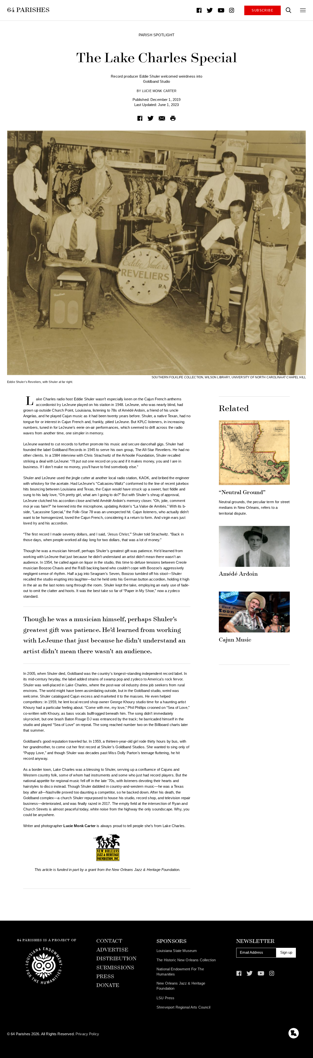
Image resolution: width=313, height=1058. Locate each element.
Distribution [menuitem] (116, 959)
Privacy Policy (87, 1034)
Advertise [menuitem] (112, 950)
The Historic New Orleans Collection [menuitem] (186, 960)
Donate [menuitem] (108, 985)
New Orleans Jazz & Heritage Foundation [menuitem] (180, 986)
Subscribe (262, 10)
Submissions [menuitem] (115, 968)
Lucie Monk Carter (159, 91)
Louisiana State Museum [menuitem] (176, 951)
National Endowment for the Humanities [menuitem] (180, 971)
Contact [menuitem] (109, 941)
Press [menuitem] (105, 976)
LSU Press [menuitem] (165, 998)
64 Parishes (28, 9)
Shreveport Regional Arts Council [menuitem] (183, 1007)
